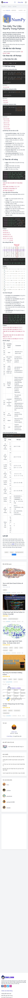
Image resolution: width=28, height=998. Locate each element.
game (15, 679)
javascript (5, 650)
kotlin (21, 647)
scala (11, 650)
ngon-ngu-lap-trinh (19, 552)
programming (6, 713)
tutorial (10, 679)
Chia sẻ (9, 6)
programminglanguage (13, 618)
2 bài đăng (9, 736)
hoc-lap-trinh (17, 710)
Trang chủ (3, 6)
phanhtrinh (9, 796)
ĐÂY (13, 544)
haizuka (8, 807)
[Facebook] (2, 986)
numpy (11, 552)
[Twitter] (8, 986)
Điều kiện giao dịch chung (7, 995)
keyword (10, 710)
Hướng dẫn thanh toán (6, 993)
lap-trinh (20, 679)
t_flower (9, 790)
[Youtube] (5, 986)
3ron (8, 784)
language (5, 647)
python (6, 552)
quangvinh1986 (11, 802)
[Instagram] (11, 986)
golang (16, 647)
